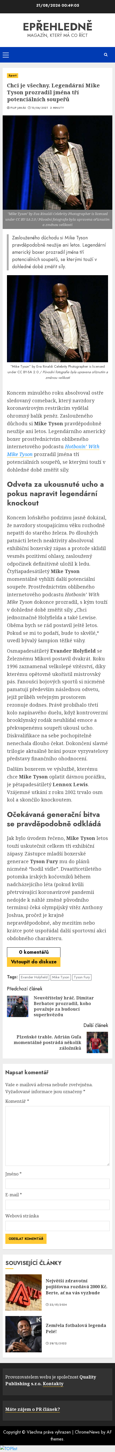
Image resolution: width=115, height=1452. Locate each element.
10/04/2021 (40, 108)
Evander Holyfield (34, 977)
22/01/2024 (58, 1305)
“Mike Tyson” (20, 366)
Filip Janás (18, 108)
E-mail (13, 1195)
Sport (13, 75)
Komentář (17, 1101)
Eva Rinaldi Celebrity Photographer (62, 366)
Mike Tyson (60, 977)
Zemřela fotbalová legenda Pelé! (76, 1328)
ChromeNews (87, 1432)
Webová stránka (22, 1216)
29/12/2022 (58, 1343)
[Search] (105, 54)
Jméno (13, 1174)
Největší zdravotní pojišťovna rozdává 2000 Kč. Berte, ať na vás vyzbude (77, 1287)
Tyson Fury (82, 977)
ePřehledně (58, 26)
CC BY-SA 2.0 (28, 372)
